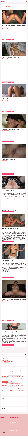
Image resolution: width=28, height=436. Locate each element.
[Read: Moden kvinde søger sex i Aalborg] (13, 220)
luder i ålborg (18, 390)
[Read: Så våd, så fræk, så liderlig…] (13, 182)
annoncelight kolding (20, 376)
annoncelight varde (11, 383)
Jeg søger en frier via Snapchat (13, 430)
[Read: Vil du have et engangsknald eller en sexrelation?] (14, 288)
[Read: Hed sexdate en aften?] (13, 251)
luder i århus (22, 390)
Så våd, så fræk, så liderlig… (9, 190)
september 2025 (3, 403)
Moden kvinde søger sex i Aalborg (10, 228)
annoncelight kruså (4, 378)
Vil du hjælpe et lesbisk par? (9, 159)
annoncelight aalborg (10, 371)
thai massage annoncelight (16, 392)
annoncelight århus (17, 385)
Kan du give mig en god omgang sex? (11, 57)
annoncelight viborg (11, 385)
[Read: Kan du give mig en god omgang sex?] (14, 48)
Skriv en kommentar (4, 28)
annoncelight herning (18, 374)
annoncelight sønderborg (19, 381)
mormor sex (8, 28)
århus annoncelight (9, 393)
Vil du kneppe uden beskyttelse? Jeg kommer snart (7, 361)
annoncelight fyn (4, 374)
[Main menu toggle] (26, 1)
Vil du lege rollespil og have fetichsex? (11, 129)
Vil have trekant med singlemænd (10, 99)
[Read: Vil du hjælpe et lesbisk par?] (14, 150)
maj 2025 (3, 404)
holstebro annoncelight (17, 388)
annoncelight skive (4, 381)
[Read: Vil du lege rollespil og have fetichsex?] (14, 120)
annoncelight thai (4, 383)
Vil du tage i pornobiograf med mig (5, 360)
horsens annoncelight (5, 390)
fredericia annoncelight (9, 388)
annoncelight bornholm (17, 371)
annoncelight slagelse (12, 381)
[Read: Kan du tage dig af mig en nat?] (14, 326)
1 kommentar (3, 160)
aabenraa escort (4, 371)
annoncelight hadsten (11, 374)
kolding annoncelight (12, 390)
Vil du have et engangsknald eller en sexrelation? (14, 299)
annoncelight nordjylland (20, 378)
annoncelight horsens (13, 376)
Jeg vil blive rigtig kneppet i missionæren (6, 363)
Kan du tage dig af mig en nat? (9, 332)
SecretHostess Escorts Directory (4, 420)
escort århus (3, 388)
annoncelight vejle (4, 385)
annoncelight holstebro (5, 376)
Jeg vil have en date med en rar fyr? (6, 362)
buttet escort (22, 385)
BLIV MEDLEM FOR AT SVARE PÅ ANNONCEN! (8, 39)
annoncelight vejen (17, 383)
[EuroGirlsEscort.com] (3, 421)
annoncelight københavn (12, 378)
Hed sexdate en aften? (7, 260)
